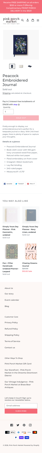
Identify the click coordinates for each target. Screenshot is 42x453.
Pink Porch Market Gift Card (18, 364)
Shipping (6, 93)
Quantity (6, 107)
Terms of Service (12, 341)
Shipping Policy (12, 335)
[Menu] (37, 20)
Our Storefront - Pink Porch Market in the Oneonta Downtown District (21, 373)
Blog (7, 306)
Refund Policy (11, 329)
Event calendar (12, 300)
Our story (9, 294)
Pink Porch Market (16, 445)
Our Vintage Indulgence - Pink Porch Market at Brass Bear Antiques (19, 384)
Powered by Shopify (31, 445)
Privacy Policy (11, 322)
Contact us (10, 347)
